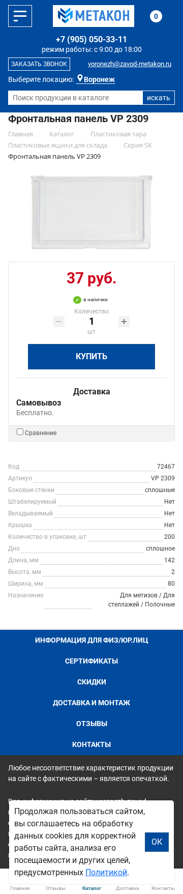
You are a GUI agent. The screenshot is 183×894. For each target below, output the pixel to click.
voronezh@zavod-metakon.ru (129, 64)
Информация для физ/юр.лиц (91, 640)
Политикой (106, 872)
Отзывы (91, 723)
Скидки (91, 682)
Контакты (91, 744)
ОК (156, 842)
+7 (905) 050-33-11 (91, 39)
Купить (91, 356)
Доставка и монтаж (91, 703)
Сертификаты (91, 661)
